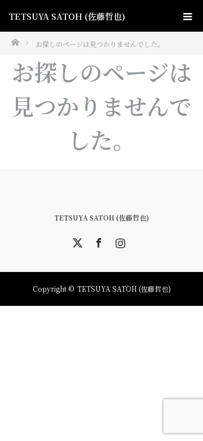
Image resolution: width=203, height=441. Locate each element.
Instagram (119, 240)
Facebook (97, 240)
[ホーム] (15, 41)
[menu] (187, 16)
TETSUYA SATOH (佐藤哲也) (66, 16)
